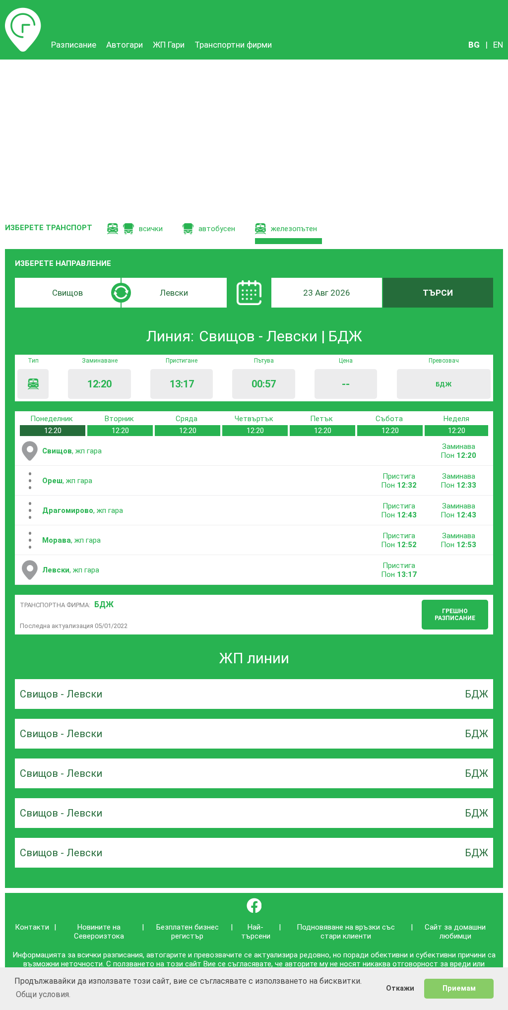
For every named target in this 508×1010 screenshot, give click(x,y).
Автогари (124, 45)
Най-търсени (255, 932)
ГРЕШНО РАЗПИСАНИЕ (455, 615)
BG (474, 45)
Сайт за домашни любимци (455, 932)
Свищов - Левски (61, 694)
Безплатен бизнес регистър (187, 932)
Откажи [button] (400, 988)
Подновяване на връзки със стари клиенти (346, 932)
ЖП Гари (169, 45)
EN (498, 45)
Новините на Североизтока (99, 932)
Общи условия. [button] (43, 994)
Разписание (23, 12)
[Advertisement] (254, 133)
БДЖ (104, 604)
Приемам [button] (459, 988)
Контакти (32, 927)
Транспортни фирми (233, 45)
